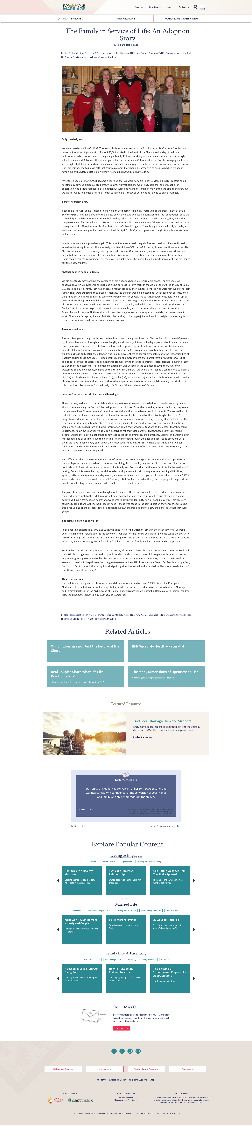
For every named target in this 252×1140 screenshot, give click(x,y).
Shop (152, 1079)
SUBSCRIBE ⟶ (121, 1028)
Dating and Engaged (63, 1069)
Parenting (132, 959)
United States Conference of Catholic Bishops (101, 1113)
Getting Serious (108, 861)
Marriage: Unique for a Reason (126, 1100)
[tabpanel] (82, 880)
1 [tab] (122, 898)
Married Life (126, 18)
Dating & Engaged (70, 18)
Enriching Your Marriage (126, 910)
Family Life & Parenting (181, 18)
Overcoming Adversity (176, 53)
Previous (58, 880)
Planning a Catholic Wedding (149, 861)
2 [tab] (126, 898)
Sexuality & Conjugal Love (99, 910)
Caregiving (166, 959)
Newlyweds (77, 910)
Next (194, 880)
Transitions (92, 57)
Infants (110, 53)
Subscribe (79, 826)
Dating (93, 861)
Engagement (126, 861)
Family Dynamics (149, 959)
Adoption (80, 53)
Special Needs (79, 57)
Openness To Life (157, 53)
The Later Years (173, 910)
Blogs (170, 7)
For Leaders (184, 7)
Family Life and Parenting (146, 1069)
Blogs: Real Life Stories (120, 1079)
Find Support (155, 7)
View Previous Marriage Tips (166, 826)
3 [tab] (130, 898)
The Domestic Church (91, 959)
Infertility (118, 53)
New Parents (142, 53)
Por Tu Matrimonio (126, 1097)
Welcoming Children (107, 57)
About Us (139, 7)
